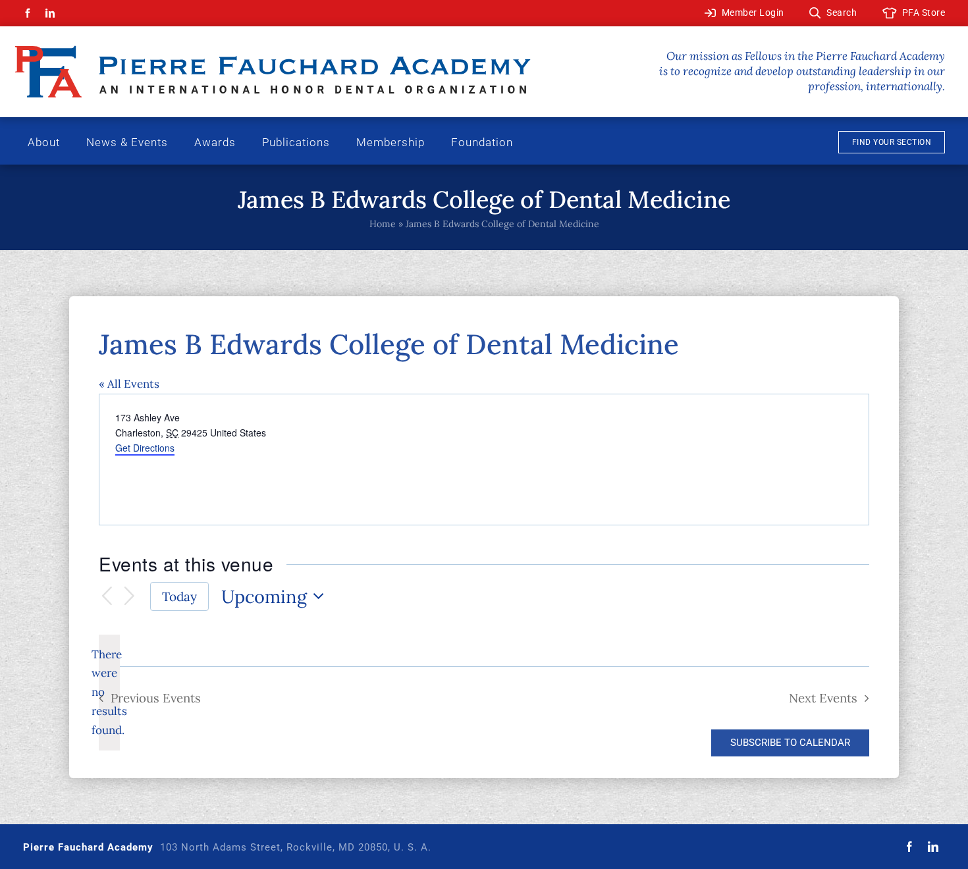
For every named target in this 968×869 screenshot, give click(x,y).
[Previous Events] (107, 597)
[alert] (109, 692)
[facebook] (27, 13)
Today (179, 596)
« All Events (129, 384)
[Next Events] (130, 597)
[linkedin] (50, 13)
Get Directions (145, 447)
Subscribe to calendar (790, 743)
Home (382, 224)
